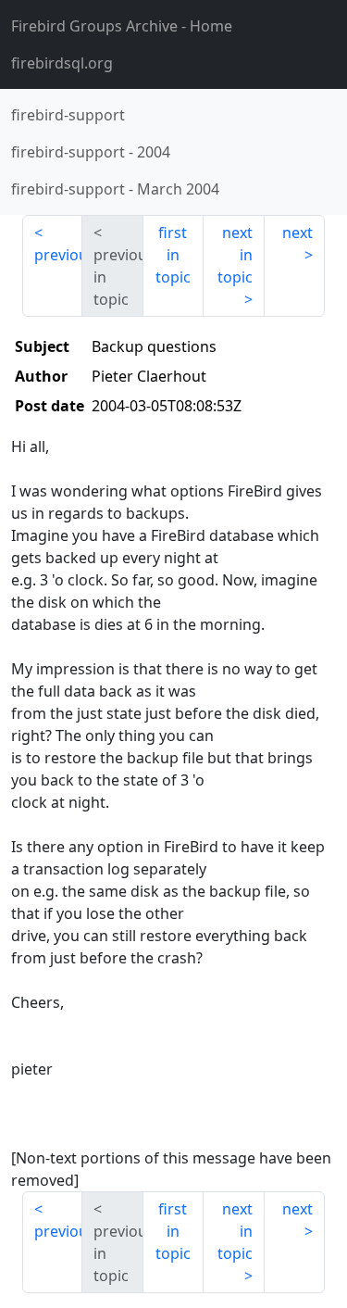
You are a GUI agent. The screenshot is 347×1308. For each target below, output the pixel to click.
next (297, 232)
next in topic (235, 254)
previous (58, 255)
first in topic (173, 254)
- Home (121, 26)
